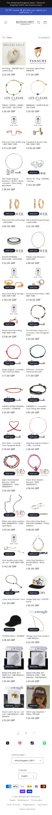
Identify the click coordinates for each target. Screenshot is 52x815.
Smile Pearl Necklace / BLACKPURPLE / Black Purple (35, 562)
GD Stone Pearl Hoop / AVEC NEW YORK (38, 294)
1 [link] (18, 732)
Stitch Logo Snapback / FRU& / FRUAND (36, 713)
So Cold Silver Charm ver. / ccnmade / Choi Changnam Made (37, 332)
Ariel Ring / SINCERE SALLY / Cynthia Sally (14, 69)
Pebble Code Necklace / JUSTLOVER (36, 258)
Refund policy (23, 800)
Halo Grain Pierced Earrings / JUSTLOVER (13, 221)
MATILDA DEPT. (25, 796)
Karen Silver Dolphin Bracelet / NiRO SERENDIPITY (34, 482)
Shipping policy (29, 804)
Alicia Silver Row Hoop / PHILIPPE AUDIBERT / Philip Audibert (37, 523)
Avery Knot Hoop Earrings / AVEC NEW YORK (13, 294)
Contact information (27, 809)
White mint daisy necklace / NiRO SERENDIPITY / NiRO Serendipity (14, 523)
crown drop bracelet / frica (13, 599)
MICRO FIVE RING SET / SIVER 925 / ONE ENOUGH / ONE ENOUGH (13, 675)
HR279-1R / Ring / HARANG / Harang (37, 180)
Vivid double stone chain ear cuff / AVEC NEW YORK (13, 561)
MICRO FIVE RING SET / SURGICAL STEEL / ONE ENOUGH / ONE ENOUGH (36, 675)
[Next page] (34, 732)
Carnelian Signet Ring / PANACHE (35, 69)
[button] (6, 22)
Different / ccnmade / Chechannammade (35, 370)
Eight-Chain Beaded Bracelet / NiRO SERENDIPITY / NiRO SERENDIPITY (10, 483)
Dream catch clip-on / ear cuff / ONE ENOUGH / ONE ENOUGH (13, 714)
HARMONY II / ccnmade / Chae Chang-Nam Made (36, 407)
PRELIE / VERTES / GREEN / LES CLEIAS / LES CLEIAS (13, 106)
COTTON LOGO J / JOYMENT (13, 636)
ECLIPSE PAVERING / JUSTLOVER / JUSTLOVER (12, 258)
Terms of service (13, 804)
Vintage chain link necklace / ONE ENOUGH (37, 637)
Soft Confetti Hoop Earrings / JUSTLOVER (37, 221)
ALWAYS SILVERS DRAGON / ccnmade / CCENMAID (13, 407)
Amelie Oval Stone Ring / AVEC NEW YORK (12, 331)
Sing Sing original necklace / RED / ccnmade (37, 444)
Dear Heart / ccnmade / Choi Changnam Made (12, 444)
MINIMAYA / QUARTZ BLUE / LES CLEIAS (37, 106)
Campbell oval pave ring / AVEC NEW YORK (37, 143)
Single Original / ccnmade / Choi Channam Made (13, 370)
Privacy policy (36, 800)
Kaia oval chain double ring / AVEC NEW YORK (13, 143)
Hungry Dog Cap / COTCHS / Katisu (38, 600)
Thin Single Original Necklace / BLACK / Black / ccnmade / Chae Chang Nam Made (13, 182)
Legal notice (43, 804)
